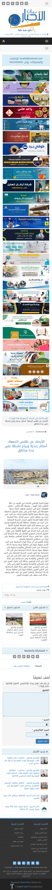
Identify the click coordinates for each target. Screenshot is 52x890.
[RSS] (4, 4)
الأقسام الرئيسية (41, 824)
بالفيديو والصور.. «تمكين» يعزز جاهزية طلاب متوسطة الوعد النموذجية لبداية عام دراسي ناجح (21, 760)
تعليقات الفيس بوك (21, 666)
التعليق (45, 690)
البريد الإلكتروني (40, 730)
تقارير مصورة (18, 828)
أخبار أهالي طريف (41, 832)
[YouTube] (22, 4)
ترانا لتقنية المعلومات (24, 886)
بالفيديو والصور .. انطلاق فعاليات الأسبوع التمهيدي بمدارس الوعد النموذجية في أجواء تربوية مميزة (21, 785)
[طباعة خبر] (38, 486)
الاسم (45, 720)
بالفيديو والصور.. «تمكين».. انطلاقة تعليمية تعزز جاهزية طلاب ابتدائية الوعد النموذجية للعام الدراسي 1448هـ (22, 773)
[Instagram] (26, 4)
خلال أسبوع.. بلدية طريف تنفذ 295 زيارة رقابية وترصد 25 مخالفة (22, 808)
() (6, 595)
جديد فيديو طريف (17, 845)
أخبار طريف (43, 828)
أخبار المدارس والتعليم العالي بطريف (39, 838)
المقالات (20, 837)
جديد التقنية (18, 832)
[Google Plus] (17, 4)
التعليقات (38, 666)
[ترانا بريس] (12, 886)
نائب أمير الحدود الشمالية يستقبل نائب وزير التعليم (21, 797)
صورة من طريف (17, 841)
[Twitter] (8, 4)
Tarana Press (26, 882)
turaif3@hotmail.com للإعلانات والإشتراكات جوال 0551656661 (26, 60)
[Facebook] (13, 4)
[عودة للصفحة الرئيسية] (26, 20)
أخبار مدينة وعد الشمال (39, 844)
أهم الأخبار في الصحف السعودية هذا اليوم (29, 418)
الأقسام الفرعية (17, 824)
